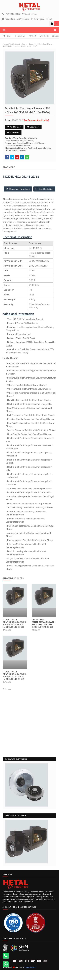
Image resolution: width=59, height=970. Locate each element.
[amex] (45, 961)
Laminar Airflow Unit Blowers (18, 145)
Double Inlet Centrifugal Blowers (20, 143)
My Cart (32, 36)
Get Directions (30, 14)
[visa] (20, 961)
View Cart (34, 127)
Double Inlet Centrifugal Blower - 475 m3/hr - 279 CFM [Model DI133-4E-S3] (44, 623)
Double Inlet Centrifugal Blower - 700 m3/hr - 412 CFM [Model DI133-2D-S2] (15, 675)
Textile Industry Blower (18, 44)
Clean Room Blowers (14, 140)
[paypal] (14, 961)
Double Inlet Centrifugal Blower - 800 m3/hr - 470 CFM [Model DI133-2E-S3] (15, 623)
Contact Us (20, 36)
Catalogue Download (43, 19)
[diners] (39, 961)
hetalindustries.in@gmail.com (17, 19)
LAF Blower (41, 143)
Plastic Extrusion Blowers (38, 148)
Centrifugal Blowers (28, 138)
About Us (7, 36)
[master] (26, 961)
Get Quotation (45, 188)
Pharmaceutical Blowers (15, 148)
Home (5, 44)
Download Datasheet (19, 188)
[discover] (33, 961)
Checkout (44, 36)
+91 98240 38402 (12, 14)
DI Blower (28, 140)
